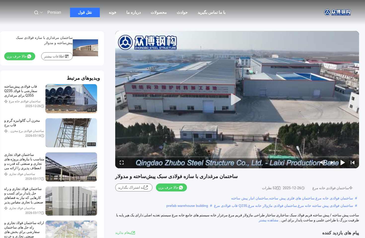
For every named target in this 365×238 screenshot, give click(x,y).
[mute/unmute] (323, 162)
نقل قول (85, 12)
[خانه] (338, 12)
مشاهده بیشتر (269, 220)
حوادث (182, 12)
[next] (333, 162)
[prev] (353, 162)
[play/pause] (343, 162)
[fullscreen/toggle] (122, 162)
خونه (112, 12)
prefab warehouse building (187, 206)
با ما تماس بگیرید (211, 12)
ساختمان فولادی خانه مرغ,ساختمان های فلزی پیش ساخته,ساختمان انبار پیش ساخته (292, 198)
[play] (237, 99)
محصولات (159, 12)
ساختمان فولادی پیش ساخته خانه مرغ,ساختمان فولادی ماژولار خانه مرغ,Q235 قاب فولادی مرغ (283, 206)
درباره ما (133, 12)
